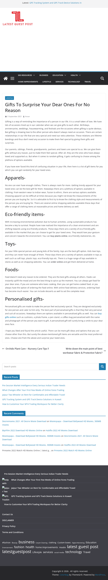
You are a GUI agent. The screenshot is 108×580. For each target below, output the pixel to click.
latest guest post (82, 546)
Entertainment (7, 548)
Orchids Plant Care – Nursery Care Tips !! (27, 348)
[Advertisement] (54, 50)
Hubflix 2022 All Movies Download (62, 430)
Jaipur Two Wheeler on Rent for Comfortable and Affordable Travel (33, 394)
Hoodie (62, 547)
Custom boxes (64, 542)
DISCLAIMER (8, 520)
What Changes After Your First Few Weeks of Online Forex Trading (33, 390)
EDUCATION (58, 75)
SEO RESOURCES (25, 75)
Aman (27, 116)
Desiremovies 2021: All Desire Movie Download (24, 421)
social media (59, 553)
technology (73, 552)
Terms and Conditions (12, 532)
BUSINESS (44, 75)
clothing (52, 542)
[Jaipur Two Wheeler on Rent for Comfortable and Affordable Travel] (5, 489)
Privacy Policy (8, 526)
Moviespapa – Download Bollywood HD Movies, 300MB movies (31, 436)
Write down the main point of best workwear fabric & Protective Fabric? (82, 350)
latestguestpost (16, 551)
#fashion (6, 542)
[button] (33, 75)
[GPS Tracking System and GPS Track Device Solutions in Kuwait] (5, 497)
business (26, 541)
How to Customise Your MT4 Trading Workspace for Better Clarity (33, 404)
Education (91, 542)
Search (102, 366)
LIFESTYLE (46, 81)
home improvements (47, 547)
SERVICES (59, 81)
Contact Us (7, 514)
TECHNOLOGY (74, 81)
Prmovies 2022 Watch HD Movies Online (73, 450)
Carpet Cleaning (41, 543)
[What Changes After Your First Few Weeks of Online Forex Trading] (5, 481)
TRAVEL (88, 81)
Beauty (14, 543)
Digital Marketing (78, 543)
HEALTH (74, 75)
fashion (19, 547)
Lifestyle (37, 552)
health (30, 547)
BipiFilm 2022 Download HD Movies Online (22, 430)
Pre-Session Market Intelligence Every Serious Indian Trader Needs (33, 385)
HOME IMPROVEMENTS (28, 81)
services (48, 552)
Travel (86, 552)
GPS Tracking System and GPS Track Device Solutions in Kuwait (31, 399)
